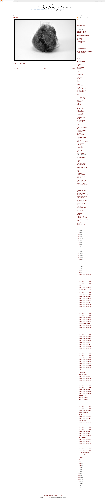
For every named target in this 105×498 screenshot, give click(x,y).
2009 (79, 473)
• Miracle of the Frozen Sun (82, 196)
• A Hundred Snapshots (81, 193)
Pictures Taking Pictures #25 (85, 391)
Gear (83, 35)
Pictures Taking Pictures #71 (85, 287)
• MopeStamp (79, 103)
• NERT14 (79, 104)
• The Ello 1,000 (80, 73)
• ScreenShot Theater (81, 120)
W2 (82, 38)
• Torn (78, 204)
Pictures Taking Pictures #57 (85, 319)
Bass (80, 401)
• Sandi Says (79, 126)
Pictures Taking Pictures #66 (85, 300)
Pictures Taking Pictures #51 (85, 332)
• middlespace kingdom (81, 32)
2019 (79, 244)
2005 (79, 481)
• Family (78, 160)
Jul (79, 268)
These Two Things (82, 382)
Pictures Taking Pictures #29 (85, 384)
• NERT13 (79, 144)
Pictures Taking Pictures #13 (85, 427)
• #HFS (78, 95)
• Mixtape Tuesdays (81, 174)
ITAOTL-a (84, 180)
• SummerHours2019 (81, 61)
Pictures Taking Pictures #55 (85, 325)
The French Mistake (83, 437)
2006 (79, 479)
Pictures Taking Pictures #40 (85, 353)
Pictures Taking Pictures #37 (85, 359)
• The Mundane (80, 115)
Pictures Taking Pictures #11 (85, 431)
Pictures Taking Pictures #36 (85, 361)
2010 (79, 471)
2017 (79, 248)
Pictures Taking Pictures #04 (85, 447)
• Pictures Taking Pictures (82, 167)
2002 (79, 487)
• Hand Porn (79, 150)
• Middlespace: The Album (82, 217)
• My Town (79, 123)
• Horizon (78, 156)
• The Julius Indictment (81, 190)
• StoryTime (79, 118)
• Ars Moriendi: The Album (82, 200)
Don (80, 70)
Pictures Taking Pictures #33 (85, 367)
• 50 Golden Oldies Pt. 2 (81, 90)
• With (78, 220)
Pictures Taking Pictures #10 (85, 433)
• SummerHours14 (80, 111)
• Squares (79, 151)
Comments (80, 20)
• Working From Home (81, 207)
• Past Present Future (81, 97)
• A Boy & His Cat (80, 153)
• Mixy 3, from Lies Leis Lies (82, 184)
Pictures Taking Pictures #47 (85, 340)
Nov (80, 261)
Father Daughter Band (83, 412)
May (80, 272)
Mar (80, 463)
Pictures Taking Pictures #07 (85, 441)
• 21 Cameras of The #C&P (82, 141)
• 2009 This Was (80, 210)
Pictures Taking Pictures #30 (85, 380)
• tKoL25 (78, 58)
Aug (80, 266)
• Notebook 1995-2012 (81, 158)
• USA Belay (79, 42)
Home (45, 68)
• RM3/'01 (79, 206)
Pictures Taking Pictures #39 (85, 355)
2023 (79, 236)
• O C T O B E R (80, 100)
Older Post (74, 68)
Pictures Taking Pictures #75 (85, 276)
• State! (78, 81)
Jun (80, 270)
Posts (79, 17)
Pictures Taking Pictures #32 (85, 376)
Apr (80, 461)
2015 (79, 251)
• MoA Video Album (80, 209)
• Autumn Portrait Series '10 (82, 199)
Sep (80, 264)
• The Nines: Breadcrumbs (82, 189)
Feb (80, 465)
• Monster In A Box (80, 136)
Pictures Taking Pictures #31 (85, 378)
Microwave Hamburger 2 (84, 399)
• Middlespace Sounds (81, 222)
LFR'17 (78, 65)
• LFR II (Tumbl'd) (80, 147)
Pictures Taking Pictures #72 (85, 283)
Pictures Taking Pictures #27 (85, 387)
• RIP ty (78, 223)
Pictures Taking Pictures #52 (85, 331)
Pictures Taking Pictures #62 (85, 310)
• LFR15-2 (83, 83)
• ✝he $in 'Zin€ (80, 169)
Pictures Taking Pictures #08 (85, 439)
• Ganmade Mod (80, 64)
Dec (80, 259)
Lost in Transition (82, 395)
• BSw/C (78, 94)
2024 (79, 234)
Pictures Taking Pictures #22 (85, 405)
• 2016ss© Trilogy (80, 74)
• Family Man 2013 (80, 143)
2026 (79, 230)
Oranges (80, 369)
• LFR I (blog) (79, 146)
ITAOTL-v (79, 180)
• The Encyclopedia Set (81, 127)
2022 (79, 238)
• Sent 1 (78, 87)
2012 (79, 257)
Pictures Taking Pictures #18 (85, 416)
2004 (79, 483)
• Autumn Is (79, 75)
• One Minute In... (80, 191)
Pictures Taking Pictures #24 (85, 393)
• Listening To (79, 173)
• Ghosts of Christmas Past (82, 194)
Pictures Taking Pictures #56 (85, 321)
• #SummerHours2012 (81, 166)
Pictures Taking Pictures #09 (85, 435)
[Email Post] (26, 63)
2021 (79, 240)
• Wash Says (79, 77)
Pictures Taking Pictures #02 (85, 450)
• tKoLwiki (79, 38)
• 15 (77, 187)
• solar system (79, 101)
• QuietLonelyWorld (81, 224)
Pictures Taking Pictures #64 (85, 304)
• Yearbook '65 (80, 85)
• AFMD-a (83, 183)
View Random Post (81, 25)
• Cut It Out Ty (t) (80, 113)
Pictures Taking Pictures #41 (85, 352)
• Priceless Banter (80, 39)
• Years (78, 176)
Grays (80, 285)
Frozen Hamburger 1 (83, 374)
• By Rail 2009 (79, 213)
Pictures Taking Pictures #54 (85, 327)
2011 (79, 469)
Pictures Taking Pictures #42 (85, 350)
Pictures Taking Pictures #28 (85, 385)
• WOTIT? (78, 170)
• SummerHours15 (80, 91)
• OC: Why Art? (80, 121)
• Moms (78, 84)
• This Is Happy (80, 131)
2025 (79, 232)
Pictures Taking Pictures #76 (85, 274)
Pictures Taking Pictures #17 (85, 418)
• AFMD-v (78, 183)
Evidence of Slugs (82, 420)
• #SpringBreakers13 (81, 157)
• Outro (78, 71)
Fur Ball (15, 17)
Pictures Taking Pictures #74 (85, 280)
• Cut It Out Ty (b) (80, 114)
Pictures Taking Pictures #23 (85, 403)
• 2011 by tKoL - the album (82, 179)
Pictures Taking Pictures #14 (85, 425)
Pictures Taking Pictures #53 (85, 329)
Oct (80, 263)
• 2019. (78, 63)
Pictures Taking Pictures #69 (85, 294)
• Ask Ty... (78, 212)
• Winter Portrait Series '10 (82, 203)
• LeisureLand (79, 36)
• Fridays (78, 124)
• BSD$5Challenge (80, 134)
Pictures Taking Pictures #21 (85, 406)
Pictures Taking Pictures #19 (85, 410)
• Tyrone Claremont (81, 41)
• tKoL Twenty (79, 78)
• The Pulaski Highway (81, 163)
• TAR (78, 107)
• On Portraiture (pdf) (81, 181)
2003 (79, 485)
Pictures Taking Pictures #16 (85, 422)
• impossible (79, 68)
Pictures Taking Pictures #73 (85, 281)
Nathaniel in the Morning (84, 308)
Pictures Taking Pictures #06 (85, 443)
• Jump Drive (79, 93)
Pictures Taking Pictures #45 (85, 344)
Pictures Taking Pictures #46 (85, 342)
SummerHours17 (80, 67)
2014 (79, 253)
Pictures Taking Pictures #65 (85, 302)
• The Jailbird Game (81, 117)
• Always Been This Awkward (82, 219)
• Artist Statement (80, 34)
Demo (80, 278)
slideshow (82, 176)
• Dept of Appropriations (81, 137)
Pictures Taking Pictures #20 (85, 408)
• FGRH (78, 60)
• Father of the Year (80, 216)
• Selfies (78, 80)
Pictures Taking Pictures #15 (85, 424)
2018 (79, 246)
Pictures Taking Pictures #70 (85, 292)
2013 (79, 255)
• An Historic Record (81, 171)
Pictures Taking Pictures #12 (85, 429)
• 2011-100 (79, 177)
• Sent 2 (81, 87)
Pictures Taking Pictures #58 (85, 317)
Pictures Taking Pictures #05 (85, 445)
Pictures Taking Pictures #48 (85, 338)
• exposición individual (81, 98)
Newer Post (15, 68)
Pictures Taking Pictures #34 (85, 365)
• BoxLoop (79, 133)
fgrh (81, 60)
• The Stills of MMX (80, 197)
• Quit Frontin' (79, 214)
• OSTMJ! (78, 201)
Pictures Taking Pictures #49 (85, 336)
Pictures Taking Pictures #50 (85, 334)
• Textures (79, 128)
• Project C (79, 130)
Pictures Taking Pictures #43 (85, 348)
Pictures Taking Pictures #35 (85, 363)
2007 (79, 477)
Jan (80, 467)
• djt (77, 70)
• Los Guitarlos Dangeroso (82, 149)
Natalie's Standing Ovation (84, 323)
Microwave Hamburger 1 (84, 397)
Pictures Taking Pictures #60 (85, 313)
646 (79, 459)
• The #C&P (79, 140)
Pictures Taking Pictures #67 (85, 298)
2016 (79, 249)
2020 (79, 242)
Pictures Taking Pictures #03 (85, 448)
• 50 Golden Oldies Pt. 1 (81, 88)
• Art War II (79, 138)
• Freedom (79, 106)
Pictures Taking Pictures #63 (85, 306)
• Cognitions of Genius (81, 108)
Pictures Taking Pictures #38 (85, 357)
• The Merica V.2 (80, 110)
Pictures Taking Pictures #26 (85, 389)
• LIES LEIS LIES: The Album (82, 186)
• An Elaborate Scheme (81, 161)
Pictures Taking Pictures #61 (85, 311)
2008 (79, 475)
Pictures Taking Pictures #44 (85, 346)
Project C (84, 130)
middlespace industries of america (52, 495)
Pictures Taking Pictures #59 (85, 315)
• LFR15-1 (79, 83)
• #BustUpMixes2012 (81, 164)
